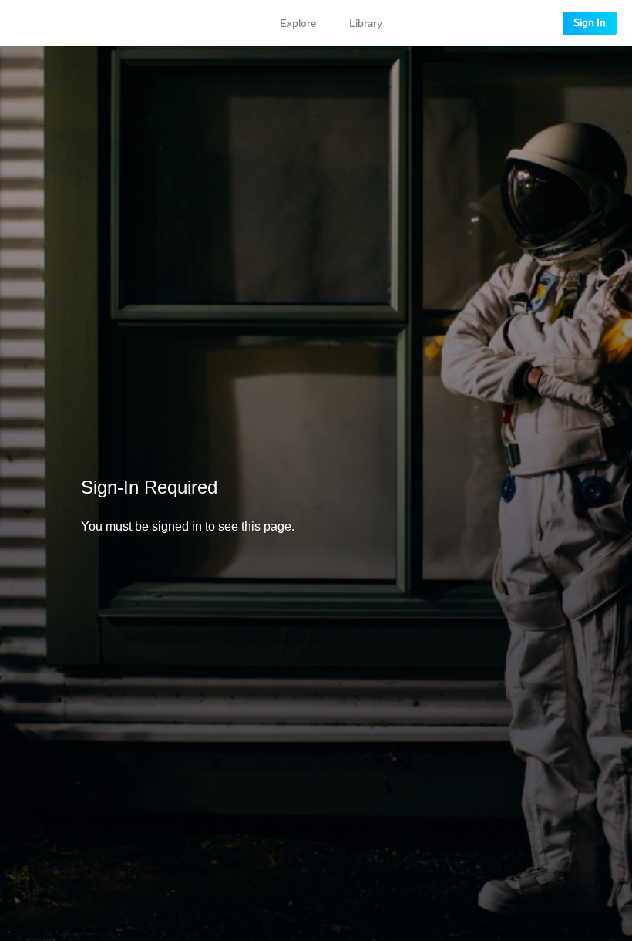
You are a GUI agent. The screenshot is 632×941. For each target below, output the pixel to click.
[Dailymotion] (57, 23)
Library (365, 24)
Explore (298, 24)
